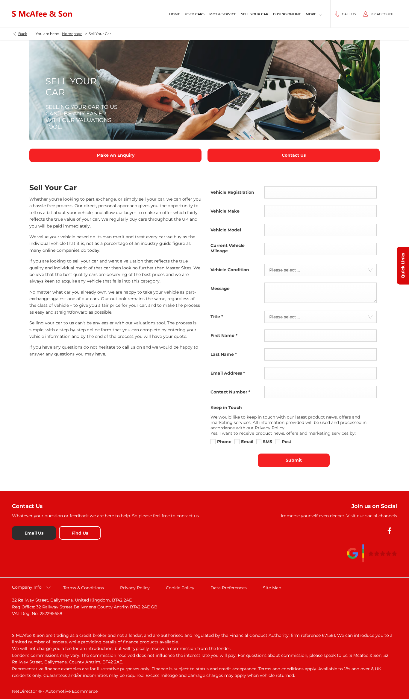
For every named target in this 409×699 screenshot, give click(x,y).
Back (22, 33)
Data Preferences (228, 587)
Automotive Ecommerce (72, 691)
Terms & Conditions (83, 587)
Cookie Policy (180, 587)
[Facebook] (389, 530)
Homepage (72, 33)
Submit (294, 460)
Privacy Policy (135, 587)
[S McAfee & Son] (42, 13)
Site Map (272, 587)
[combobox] (320, 270)
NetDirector (25, 691)
